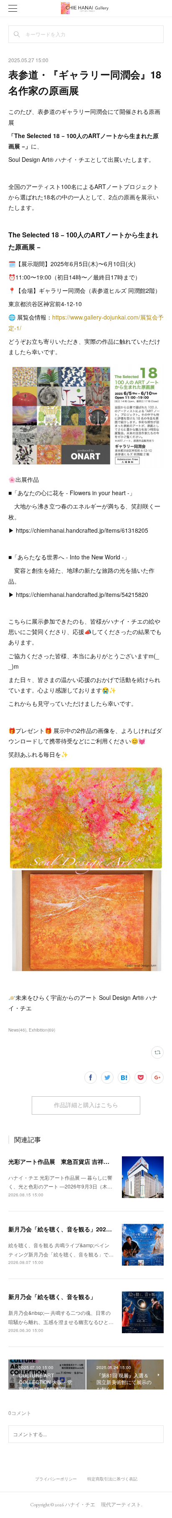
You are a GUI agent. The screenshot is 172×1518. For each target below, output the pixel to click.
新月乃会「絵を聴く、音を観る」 (52, 1296)
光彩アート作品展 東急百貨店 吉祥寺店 (61, 1161)
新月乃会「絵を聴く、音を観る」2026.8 (61, 1229)
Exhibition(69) (42, 1030)
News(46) (17, 1030)
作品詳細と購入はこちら (86, 1105)
